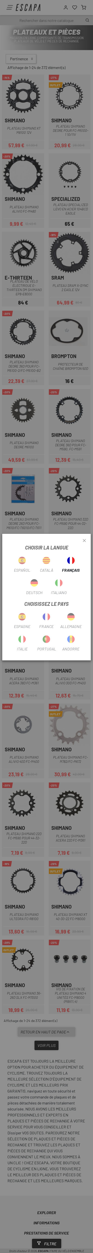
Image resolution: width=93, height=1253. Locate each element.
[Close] (84, 541)
